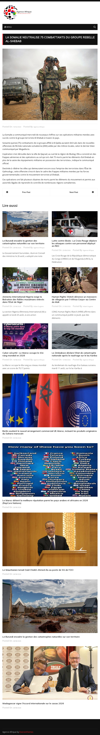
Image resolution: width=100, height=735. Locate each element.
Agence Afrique (39, 127)
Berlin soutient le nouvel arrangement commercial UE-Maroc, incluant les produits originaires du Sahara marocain (49, 432)
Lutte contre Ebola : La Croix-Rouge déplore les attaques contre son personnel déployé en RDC (74, 243)
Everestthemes (26, 732)
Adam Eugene (39, 306)
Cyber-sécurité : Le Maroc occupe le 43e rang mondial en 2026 (23, 354)
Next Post (74, 192)
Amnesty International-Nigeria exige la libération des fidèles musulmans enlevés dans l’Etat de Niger (23, 299)
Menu (9, 27)
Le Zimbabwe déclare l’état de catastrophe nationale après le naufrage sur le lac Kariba (74, 354)
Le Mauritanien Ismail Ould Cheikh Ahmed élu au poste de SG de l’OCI (37, 570)
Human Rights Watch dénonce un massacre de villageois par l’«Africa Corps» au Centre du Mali (74, 299)
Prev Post (26, 192)
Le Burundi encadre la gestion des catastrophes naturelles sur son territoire (23, 242)
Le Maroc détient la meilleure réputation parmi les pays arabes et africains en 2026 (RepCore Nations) (45, 501)
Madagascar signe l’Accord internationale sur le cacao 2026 (33, 703)
